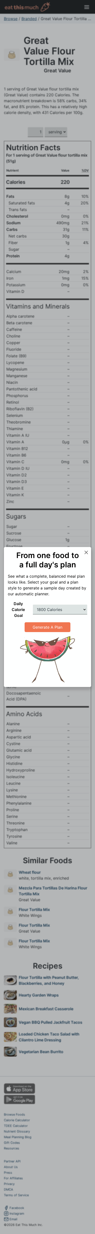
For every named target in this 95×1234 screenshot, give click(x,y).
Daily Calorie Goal (18, 609)
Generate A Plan (47, 627)
